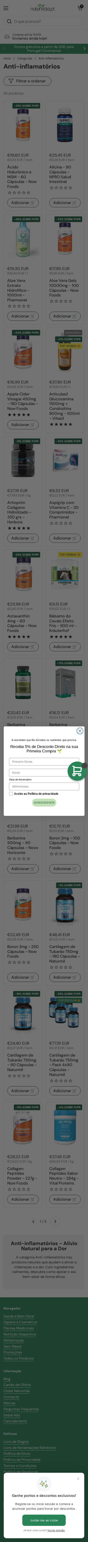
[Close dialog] (80, 731)
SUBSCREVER (44, 802)
